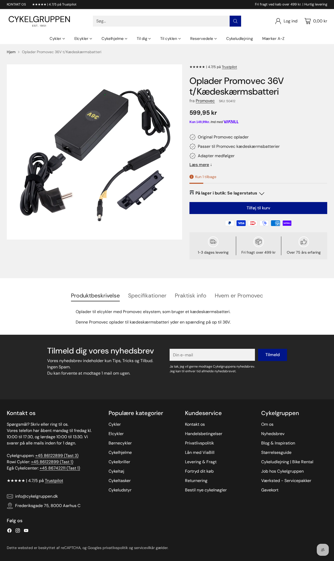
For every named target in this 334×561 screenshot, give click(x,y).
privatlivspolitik (115, 547)
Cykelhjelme (120, 452)
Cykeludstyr (120, 490)
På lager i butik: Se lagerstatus (226, 193)
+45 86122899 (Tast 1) (52, 462)
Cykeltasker (120, 480)
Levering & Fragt (201, 462)
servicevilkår (144, 547)
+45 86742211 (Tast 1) (60, 468)
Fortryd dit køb (199, 471)
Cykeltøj (116, 471)
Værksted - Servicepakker (286, 480)
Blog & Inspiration (278, 443)
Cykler (115, 424)
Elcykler (116, 433)
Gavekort (269, 490)
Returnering (196, 480)
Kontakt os (195, 424)
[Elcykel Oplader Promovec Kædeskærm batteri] (94, 152)
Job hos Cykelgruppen (282, 471)
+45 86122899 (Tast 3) (57, 455)
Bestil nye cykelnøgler (206, 490)
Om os (267, 424)
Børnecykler (120, 443)
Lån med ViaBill (199, 452)
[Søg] (235, 21)
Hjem (11, 52)
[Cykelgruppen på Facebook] (9, 531)
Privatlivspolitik (199, 443)
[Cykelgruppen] (39, 21)
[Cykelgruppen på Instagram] (18, 531)
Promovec (205, 100)
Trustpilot (229, 67)
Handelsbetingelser (203, 433)
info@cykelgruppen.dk (36, 496)
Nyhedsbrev (272, 433)
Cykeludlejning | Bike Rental (287, 462)
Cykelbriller (119, 462)
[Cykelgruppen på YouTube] (26, 531)
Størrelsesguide (276, 452)
